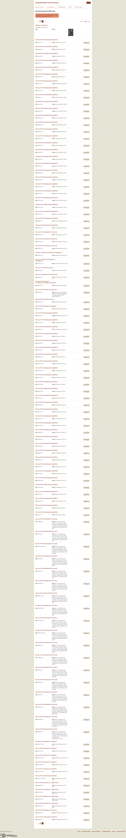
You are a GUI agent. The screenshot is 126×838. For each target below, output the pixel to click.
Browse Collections (51, 7)
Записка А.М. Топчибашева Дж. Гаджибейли (46, 39)
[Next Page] (42, 21)
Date (89, 21)
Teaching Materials (62, 7)
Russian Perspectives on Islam (46, 3)
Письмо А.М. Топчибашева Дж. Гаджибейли (46, 313)
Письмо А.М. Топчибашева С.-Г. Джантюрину (46, 782)
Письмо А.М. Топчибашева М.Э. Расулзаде (46, 519)
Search (90, 3)
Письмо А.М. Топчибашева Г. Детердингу (46, 306)
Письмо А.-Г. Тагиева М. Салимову (44, 267)
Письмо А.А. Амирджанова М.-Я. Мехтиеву (46, 274)
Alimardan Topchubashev (41, 25)
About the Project (78, 7)
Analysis (70, 7)
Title (85, 21)
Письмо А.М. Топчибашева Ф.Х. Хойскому (46, 810)
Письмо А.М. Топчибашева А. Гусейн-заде (46, 289)
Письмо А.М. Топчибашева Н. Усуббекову (46, 741)
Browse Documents (39, 7)
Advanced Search (87, 3)
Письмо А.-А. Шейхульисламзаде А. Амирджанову (48, 252)
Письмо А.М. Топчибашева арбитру (44, 299)
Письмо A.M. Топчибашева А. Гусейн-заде (46, 232)
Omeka (9, 831)
